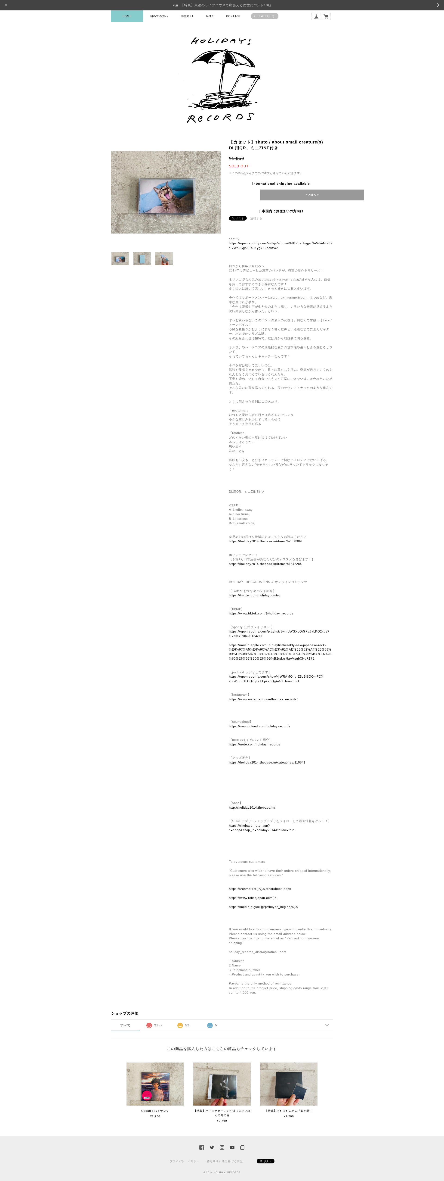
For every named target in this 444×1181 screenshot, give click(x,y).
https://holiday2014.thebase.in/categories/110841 (267, 762)
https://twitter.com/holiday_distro (254, 595)
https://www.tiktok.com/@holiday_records (261, 613)
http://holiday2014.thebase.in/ (252, 807)
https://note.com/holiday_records (254, 744)
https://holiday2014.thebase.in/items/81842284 (265, 564)
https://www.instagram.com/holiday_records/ (263, 699)
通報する (256, 218)
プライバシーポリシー (185, 1161)
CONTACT (233, 16)
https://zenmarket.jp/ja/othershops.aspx (260, 889)
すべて (125, 1025)
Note (209, 16)
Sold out (312, 195)
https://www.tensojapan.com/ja (253, 898)
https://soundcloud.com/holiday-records (259, 726)
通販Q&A (187, 16)
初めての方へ (159, 16)
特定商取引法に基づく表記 (225, 1161)
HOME (127, 16)
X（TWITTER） (264, 16)
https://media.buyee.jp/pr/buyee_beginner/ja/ (264, 907)
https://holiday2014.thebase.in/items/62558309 (265, 541)
